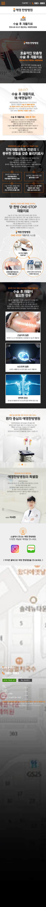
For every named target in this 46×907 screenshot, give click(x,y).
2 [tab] (23, 464)
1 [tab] (20, 464)
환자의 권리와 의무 (23, 702)
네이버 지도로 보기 (9, 680)
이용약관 (4, 702)
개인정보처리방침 (12, 702)
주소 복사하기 (25, 680)
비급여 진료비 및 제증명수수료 (37, 702)
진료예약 (25, 3)
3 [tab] (26, 464)
